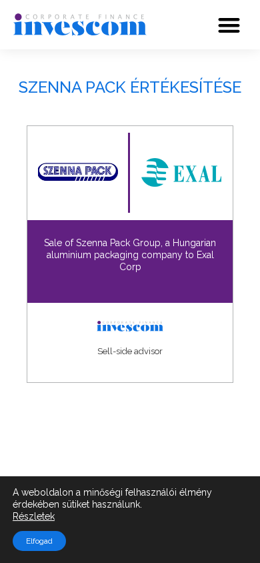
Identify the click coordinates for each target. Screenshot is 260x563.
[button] (229, 25)
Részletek (34, 516)
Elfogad (39, 541)
